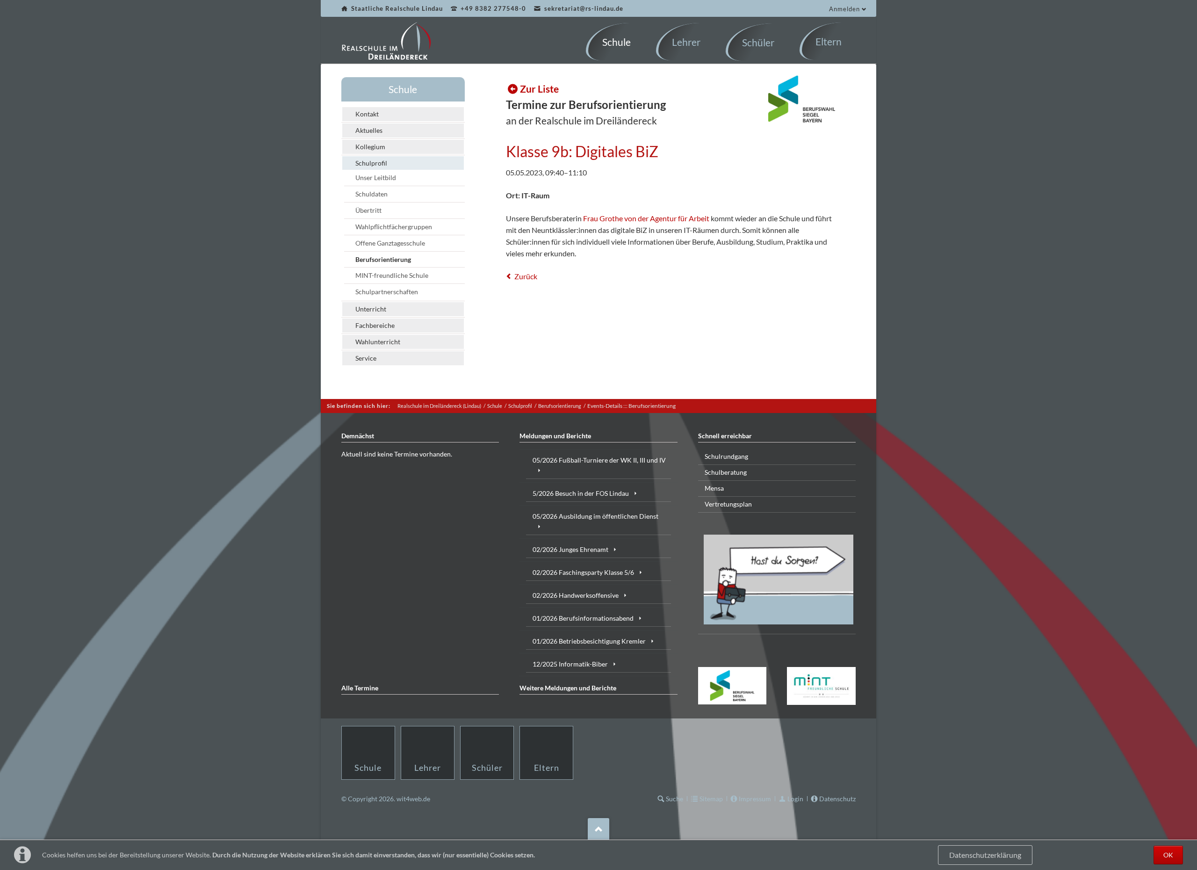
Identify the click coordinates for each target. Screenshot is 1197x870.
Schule (403, 89)
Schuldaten (371, 194)
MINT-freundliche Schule (391, 275)
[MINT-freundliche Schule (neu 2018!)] (821, 686)
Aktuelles (368, 130)
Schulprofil (371, 163)
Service (365, 358)
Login (795, 799)
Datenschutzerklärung (985, 855)
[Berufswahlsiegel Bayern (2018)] (732, 685)
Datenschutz (837, 799)
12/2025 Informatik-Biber (570, 664)
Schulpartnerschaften (386, 292)
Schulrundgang (726, 456)
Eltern (546, 767)
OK (1168, 855)
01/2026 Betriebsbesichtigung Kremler (589, 641)
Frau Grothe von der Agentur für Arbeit (646, 218)
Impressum (755, 799)
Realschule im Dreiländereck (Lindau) (439, 406)
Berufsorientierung (383, 259)
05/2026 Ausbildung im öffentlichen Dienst (595, 516)
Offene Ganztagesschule (390, 243)
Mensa (714, 488)
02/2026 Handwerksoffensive (576, 595)
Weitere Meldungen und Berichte (567, 688)
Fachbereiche (375, 325)
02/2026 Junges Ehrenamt (570, 549)
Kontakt (367, 114)
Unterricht (370, 309)
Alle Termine (359, 688)
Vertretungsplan (728, 504)
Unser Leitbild (375, 177)
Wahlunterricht (377, 342)
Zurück (525, 276)
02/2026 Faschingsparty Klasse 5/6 (583, 572)
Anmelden (844, 9)
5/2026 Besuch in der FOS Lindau (581, 493)
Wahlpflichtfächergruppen (393, 227)
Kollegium (370, 147)
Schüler (487, 767)
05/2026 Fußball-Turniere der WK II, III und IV (599, 460)
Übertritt (368, 210)
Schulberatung (726, 472)
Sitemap (711, 799)
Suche (674, 799)
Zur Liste (539, 88)
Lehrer (427, 767)
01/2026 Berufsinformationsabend (583, 618)
